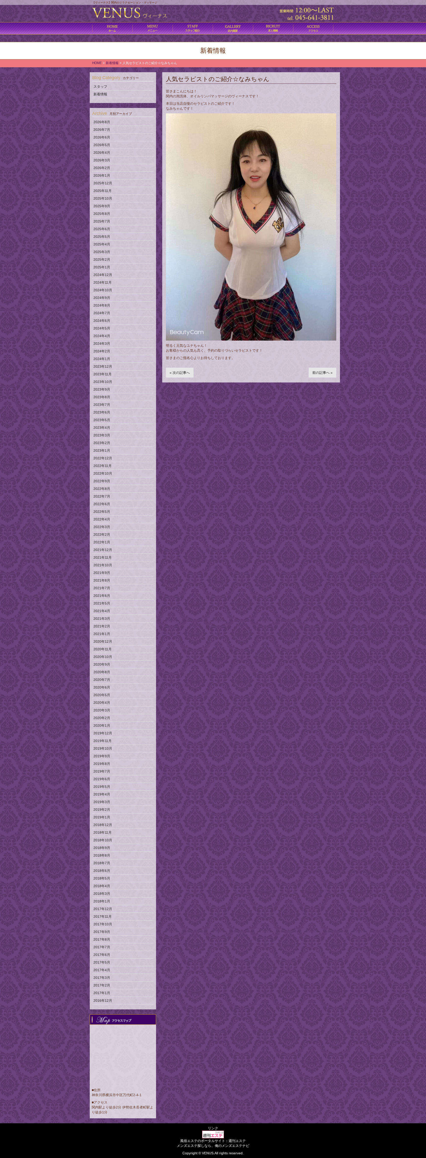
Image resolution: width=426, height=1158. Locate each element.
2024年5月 (101, 328)
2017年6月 (101, 955)
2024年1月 (101, 359)
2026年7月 (101, 130)
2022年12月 (102, 458)
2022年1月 (101, 542)
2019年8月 (101, 764)
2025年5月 (101, 237)
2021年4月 (101, 611)
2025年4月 (101, 244)
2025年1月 (101, 267)
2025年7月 (101, 221)
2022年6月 (101, 504)
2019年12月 (102, 733)
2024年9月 (101, 298)
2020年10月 (102, 657)
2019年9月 (101, 756)
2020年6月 (101, 687)
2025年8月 (101, 214)
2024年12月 (102, 275)
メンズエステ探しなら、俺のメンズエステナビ (213, 1146)
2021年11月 (102, 557)
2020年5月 (101, 695)
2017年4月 (101, 970)
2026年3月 (101, 160)
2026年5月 (101, 145)
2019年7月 (101, 771)
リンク (213, 1128)
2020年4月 (101, 703)
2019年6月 (101, 779)
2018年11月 (102, 832)
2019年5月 (101, 787)
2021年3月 (101, 619)
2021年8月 (101, 580)
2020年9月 (101, 664)
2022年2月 (101, 534)
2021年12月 (102, 550)
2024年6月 (101, 321)
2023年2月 (101, 443)
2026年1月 (101, 175)
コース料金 (152, 28)
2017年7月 (101, 947)
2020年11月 (102, 649)
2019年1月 (101, 817)
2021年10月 (102, 565)
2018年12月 (102, 825)
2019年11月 (102, 741)
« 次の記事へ (180, 373)
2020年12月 (102, 641)
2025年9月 (101, 206)
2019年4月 (101, 794)
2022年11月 (102, 466)
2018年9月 (101, 848)
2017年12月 (102, 909)
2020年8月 (101, 672)
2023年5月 (101, 420)
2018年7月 (101, 863)
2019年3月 (101, 802)
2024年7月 (101, 313)
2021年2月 (101, 626)
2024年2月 (101, 351)
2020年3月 (101, 710)
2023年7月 (101, 405)
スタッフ (100, 86)
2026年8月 (101, 122)
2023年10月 (102, 382)
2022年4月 (101, 519)
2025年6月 (101, 229)
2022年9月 (101, 481)
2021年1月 (101, 634)
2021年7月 (101, 588)
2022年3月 (101, 527)
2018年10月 (102, 840)
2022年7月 (101, 496)
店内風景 (233, 28)
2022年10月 (102, 473)
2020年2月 (101, 718)
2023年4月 (101, 428)
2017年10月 (102, 924)
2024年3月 (101, 344)
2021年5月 (101, 603)
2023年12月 (102, 366)
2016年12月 (102, 1000)
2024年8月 (101, 305)
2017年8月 (101, 939)
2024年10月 (102, 290)
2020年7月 (101, 680)
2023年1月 (101, 450)
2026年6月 (101, 137)
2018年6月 (101, 871)
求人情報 (273, 28)
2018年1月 (101, 901)
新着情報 (100, 94)
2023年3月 (101, 435)
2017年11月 (102, 916)
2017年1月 (101, 993)
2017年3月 (101, 978)
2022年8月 (101, 489)
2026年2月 (101, 168)
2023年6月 (101, 412)
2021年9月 (101, 573)
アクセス (313, 28)
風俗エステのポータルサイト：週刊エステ (213, 1141)
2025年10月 (102, 198)
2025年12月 (102, 183)
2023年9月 (101, 389)
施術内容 (193, 28)
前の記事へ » (322, 373)
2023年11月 (102, 374)
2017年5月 (101, 962)
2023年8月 (101, 397)
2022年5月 (101, 512)
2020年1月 (101, 725)
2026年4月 (101, 153)
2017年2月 (101, 985)
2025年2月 (101, 259)
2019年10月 (102, 748)
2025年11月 (102, 191)
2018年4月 (101, 886)
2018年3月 (101, 894)
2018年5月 (101, 878)
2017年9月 (101, 932)
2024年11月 (102, 282)
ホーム (112, 28)
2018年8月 (101, 855)
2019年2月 (101, 810)
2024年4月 (101, 336)
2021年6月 (101, 596)
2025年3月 (101, 252)
